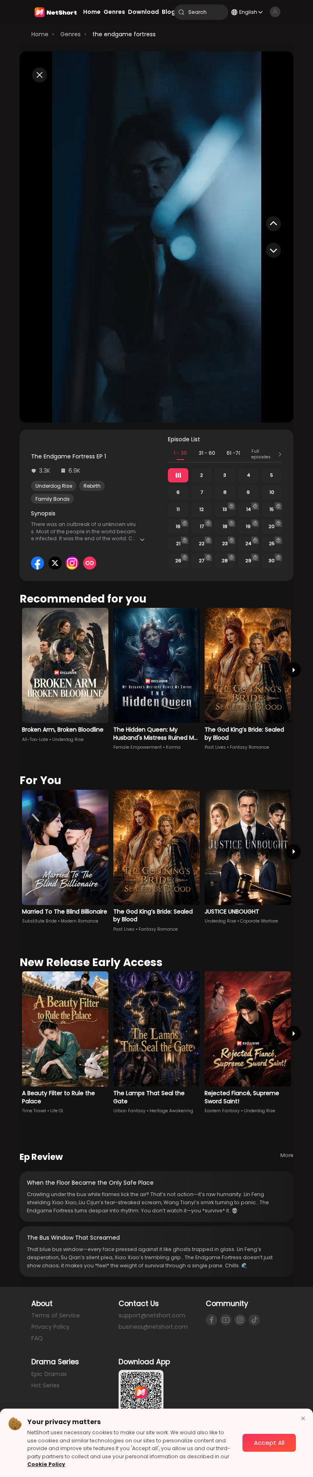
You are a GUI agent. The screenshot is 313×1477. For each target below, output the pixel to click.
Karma (173, 747)
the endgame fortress (124, 34)
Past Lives (215, 747)
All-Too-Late (35, 739)
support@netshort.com (152, 1315)
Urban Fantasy (129, 1111)
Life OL (57, 1111)
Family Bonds (52, 498)
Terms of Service (55, 1315)
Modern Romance (79, 921)
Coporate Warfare (259, 921)
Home (39, 34)
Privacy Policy (50, 1327)
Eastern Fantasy (222, 1111)
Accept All (269, 1442)
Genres (70, 34)
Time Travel (34, 1111)
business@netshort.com (153, 1327)
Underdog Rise (53, 485)
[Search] (181, 12)
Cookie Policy (46, 1464)
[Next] (293, 669)
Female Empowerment (137, 747)
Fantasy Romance (249, 747)
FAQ (37, 1338)
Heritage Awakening (171, 1111)
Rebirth (92, 485)
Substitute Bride (39, 921)
